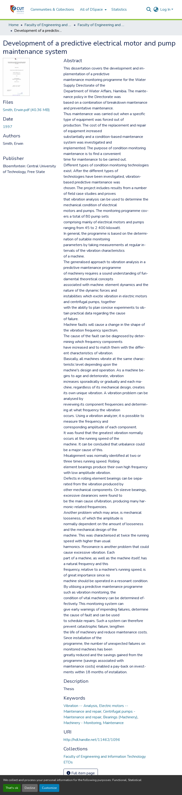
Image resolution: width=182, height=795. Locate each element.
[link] (30, 110)
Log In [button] (165, 9)
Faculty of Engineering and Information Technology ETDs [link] (101, 25)
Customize (49, 788)
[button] (17, 9)
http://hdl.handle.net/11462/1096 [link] (92, 739)
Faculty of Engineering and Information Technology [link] (48, 25)
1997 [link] (7, 126)
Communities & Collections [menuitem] (52, 9)
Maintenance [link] (113, 722)
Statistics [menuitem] (119, 9)
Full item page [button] (82, 773)
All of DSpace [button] (91, 9)
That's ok (12, 788)
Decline (30, 788)
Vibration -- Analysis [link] (80, 705)
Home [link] (14, 25)
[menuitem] (93, 9)
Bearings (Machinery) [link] (120, 717)
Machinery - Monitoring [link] (82, 722)
